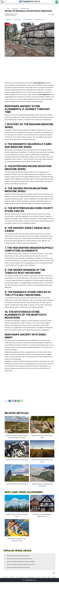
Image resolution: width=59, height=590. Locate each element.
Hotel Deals (8, 19)
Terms (16, 577)
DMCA (49, 577)
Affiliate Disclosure (30, 577)
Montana (30, 132)
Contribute (11, 577)
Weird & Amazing (39, 19)
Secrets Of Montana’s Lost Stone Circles (17, 484)
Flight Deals (17, 19)
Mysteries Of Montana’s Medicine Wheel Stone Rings (21, 561)
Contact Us (38, 577)
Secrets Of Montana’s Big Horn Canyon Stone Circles (21, 564)
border (24, 150)
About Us (6, 577)
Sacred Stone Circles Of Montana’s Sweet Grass (19, 558)
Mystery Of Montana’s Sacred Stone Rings (18, 555)
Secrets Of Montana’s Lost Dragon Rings (17, 459)
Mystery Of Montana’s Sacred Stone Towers (18, 567)
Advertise (44, 577)
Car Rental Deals (27, 19)
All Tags (53, 577)
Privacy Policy (22, 577)
